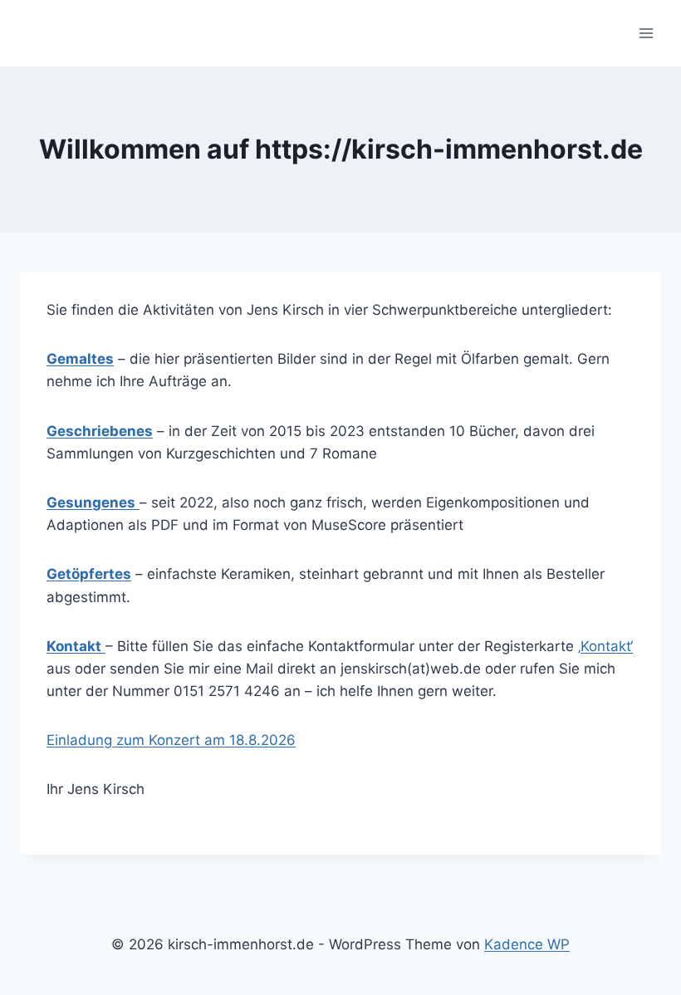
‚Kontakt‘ (605, 646)
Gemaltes (80, 358)
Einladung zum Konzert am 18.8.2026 (171, 740)
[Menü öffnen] (645, 33)
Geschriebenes (100, 431)
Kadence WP (527, 944)
